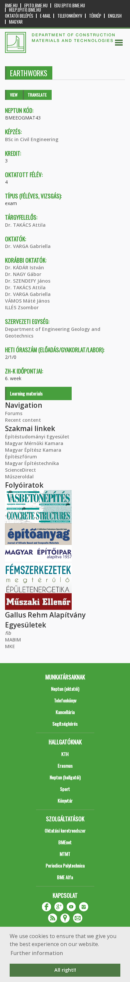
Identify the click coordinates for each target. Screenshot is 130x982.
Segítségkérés (65, 723)
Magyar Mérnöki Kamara (34, 443)
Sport (65, 788)
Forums (13, 413)
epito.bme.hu (36, 5)
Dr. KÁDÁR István (24, 267)
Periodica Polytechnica (65, 865)
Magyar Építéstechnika (32, 463)
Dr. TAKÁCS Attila (25, 225)
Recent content (23, 420)
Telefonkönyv (69, 16)
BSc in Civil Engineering (31, 139)
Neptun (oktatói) (65, 688)
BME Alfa (65, 876)
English (115, 16)
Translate (37, 95)
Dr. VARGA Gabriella (28, 246)
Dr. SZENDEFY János (27, 281)
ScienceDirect (20, 470)
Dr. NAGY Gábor (23, 274)
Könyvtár (65, 800)
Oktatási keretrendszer (65, 830)
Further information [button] (37, 953)
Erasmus (65, 765)
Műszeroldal (19, 476)
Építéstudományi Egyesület (37, 436)
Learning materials (26, 393)
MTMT (65, 853)
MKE (10, 646)
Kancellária (65, 711)
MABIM (13, 639)
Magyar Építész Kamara (33, 450)
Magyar (16, 22)
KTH (65, 753)
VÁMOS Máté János (27, 301)
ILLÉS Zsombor (22, 307)
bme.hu (11, 5)
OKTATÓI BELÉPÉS (19, 16)
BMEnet (65, 842)
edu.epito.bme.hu (69, 5)
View (14, 95)
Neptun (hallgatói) (65, 777)
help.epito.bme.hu (25, 10)
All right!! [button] (65, 970)
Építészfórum (21, 456)
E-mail (45, 16)
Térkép (95, 16)
